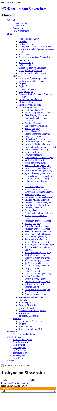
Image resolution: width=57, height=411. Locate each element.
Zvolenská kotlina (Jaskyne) (37, 289)
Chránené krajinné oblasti (30, 99)
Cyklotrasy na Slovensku (30, 321)
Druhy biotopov (26, 91)
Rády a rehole (25, 60)
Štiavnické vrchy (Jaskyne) (37, 265)
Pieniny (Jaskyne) (33, 210)
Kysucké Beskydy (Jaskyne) (38, 173)
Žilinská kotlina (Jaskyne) (36, 294)
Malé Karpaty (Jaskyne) (36, 189)
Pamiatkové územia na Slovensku (34, 57)
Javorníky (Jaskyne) (34, 155)
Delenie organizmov (28, 89)
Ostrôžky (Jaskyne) (33, 207)
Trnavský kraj (19, 355)
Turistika (17, 318)
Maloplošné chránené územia (32, 297)
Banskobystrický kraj (22, 339)
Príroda (16, 75)
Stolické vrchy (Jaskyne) (36, 255)
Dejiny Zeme (25, 86)
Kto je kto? (24, 54)
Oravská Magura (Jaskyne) (37, 199)
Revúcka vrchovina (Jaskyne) (38, 231)
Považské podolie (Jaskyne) (37, 226)
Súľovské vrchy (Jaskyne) (37, 260)
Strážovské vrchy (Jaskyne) (37, 258)
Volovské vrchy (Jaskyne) (36, 284)
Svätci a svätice (26, 65)
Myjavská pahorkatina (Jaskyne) (39, 192)
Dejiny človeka (26, 44)
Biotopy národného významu (32, 81)
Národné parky (26, 302)
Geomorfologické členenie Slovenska (36, 94)
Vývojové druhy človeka (30, 70)
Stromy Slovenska (27, 308)
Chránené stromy (26, 102)
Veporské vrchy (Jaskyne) (36, 279)
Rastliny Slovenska (27, 305)
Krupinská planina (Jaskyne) (38, 168)
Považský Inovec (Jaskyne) (37, 228)
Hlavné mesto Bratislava (24, 334)
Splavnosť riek (25, 326)
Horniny (22, 97)
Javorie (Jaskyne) (32, 152)
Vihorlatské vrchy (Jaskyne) (37, 281)
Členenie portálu (20, 23)
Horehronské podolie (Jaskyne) (39, 141)
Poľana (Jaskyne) (33, 223)
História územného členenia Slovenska (36, 49)
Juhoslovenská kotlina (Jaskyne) (39, 157)
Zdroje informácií (21, 31)
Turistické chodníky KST (30, 329)
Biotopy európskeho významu (32, 78)
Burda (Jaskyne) (32, 128)
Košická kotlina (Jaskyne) (36, 160)
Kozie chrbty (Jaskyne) (35, 163)
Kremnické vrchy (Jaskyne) (37, 165)
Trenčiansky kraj (20, 352)
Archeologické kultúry (29, 39)
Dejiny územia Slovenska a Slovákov (36, 46)
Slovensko (12, 331)
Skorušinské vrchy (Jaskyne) (38, 234)
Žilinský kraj (19, 358)
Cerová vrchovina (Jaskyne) (37, 134)
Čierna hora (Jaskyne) (35, 139)
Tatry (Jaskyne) (32, 268)
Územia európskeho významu (32, 310)
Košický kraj (19, 345)
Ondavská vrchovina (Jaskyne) (39, 197)
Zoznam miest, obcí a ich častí (32, 73)
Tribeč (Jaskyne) (32, 271)
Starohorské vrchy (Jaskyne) (38, 252)
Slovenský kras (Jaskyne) (36, 239)
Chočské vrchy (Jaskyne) (36, 149)
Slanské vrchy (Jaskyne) (36, 236)
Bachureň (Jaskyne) (34, 110)
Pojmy (10, 33)
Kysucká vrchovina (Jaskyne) (38, 170)
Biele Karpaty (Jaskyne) (36, 115)
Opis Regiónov (14, 337)
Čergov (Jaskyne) (33, 136)
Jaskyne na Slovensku (29, 107)
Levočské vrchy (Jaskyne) (37, 178)
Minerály (23, 300)
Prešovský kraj (19, 350)
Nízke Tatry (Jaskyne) (35, 194)
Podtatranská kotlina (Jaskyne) (39, 213)
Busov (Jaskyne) (32, 131)
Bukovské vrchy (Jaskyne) (37, 126)
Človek (16, 36)
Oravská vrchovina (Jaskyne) (38, 202)
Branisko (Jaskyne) (33, 123)
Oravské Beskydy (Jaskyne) (37, 205)
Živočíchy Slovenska (28, 316)
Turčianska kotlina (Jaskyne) (38, 273)
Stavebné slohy (26, 62)
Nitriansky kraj (20, 347)
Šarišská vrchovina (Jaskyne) (38, 263)
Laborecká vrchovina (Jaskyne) (39, 176)
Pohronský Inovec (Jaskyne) (38, 221)
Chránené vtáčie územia (30, 104)
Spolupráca (18, 28)
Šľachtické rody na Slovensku (32, 68)
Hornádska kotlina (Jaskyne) (38, 144)
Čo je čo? (23, 41)
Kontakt (10, 360)
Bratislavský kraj (20, 342)
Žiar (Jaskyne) (31, 292)
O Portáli (11, 20)
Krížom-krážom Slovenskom (14, 383)
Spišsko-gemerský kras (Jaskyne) (40, 244)
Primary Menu (8, 15)
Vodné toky (24, 313)
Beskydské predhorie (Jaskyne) (39, 112)
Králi (21, 52)
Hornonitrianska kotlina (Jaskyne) (40, 147)
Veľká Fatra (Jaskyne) (35, 276)
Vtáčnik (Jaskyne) (33, 287)
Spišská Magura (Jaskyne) (37, 242)
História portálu (20, 25)
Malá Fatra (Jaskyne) (34, 186)
